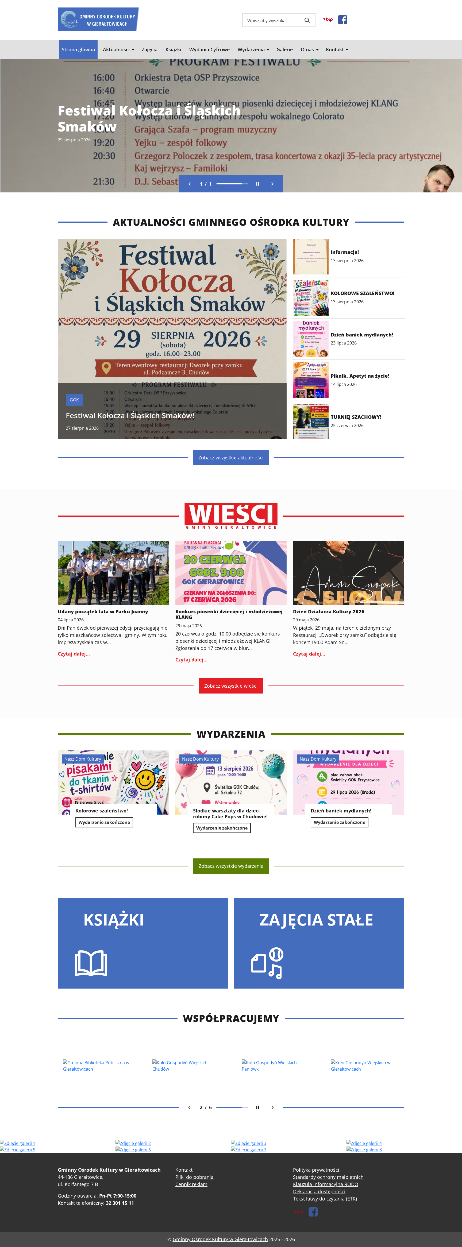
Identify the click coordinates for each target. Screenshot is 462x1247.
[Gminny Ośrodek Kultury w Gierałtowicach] (98, 17)
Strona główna (78, 49)
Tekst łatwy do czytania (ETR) (325, 1198)
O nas (307, 49)
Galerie (284, 49)
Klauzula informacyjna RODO (325, 1184)
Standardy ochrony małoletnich (328, 1177)
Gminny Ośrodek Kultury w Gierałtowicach (220, 1239)
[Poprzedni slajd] (189, 184)
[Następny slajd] (272, 184)
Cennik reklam (191, 1184)
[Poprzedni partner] (189, 1107)
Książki (173, 49)
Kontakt (335, 49)
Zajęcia (149, 49)
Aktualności (116, 49)
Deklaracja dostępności (319, 1191)
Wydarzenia (251, 49)
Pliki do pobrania (194, 1177)
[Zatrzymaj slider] (257, 184)
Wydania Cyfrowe (209, 49)
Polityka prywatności (316, 1170)
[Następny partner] (272, 1107)
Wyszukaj (307, 20)
